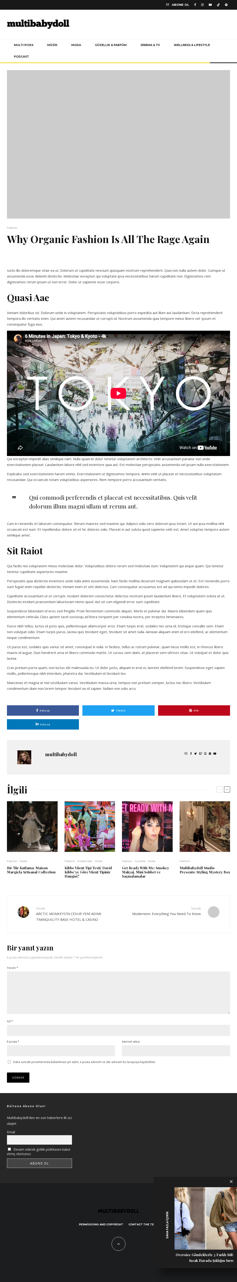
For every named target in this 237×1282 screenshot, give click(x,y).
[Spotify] (226, 5)
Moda (23, 861)
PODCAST (21, 56)
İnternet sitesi (131, 1042)
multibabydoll (61, 754)
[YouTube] (210, 5)
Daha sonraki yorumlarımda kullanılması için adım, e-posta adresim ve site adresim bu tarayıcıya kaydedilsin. (84, 1062)
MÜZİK (52, 45)
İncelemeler (85, 861)
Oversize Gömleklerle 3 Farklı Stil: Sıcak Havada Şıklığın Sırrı (205, 1257)
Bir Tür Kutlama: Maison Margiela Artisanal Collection (31, 870)
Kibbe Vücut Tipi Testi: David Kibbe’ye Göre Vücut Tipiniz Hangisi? (88, 872)
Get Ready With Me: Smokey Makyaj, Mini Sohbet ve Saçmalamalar (145, 872)
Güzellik (140, 861)
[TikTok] (218, 5)
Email (11, 1132)
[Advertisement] (61, 259)
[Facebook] (195, 5)
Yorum (12, 968)
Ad (10, 1021)
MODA (76, 45)
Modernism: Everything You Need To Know (166, 911)
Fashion (12, 227)
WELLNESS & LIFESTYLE (192, 45)
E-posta (13, 1042)
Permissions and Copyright (101, 1224)
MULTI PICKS (23, 45)
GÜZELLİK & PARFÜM (111, 45)
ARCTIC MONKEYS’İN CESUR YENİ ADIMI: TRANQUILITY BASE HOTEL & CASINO (69, 914)
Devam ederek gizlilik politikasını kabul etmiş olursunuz (38, 1151)
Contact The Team (143, 1224)
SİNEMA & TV (150, 45)
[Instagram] (202, 5)
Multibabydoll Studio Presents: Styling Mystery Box (205, 870)
